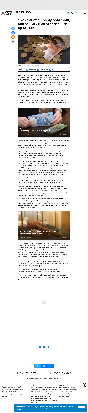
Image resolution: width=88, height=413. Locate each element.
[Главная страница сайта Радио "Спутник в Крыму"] (16, 13)
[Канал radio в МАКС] (50, 366)
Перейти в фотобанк (39, 65)
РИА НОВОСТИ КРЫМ (34, 379)
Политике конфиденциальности (57, 406)
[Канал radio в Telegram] (37, 366)
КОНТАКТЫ (57, 379)
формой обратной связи (66, 396)
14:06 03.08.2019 (22, 32)
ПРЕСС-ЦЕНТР (47, 379)
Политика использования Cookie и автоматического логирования (42, 396)
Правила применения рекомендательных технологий (44, 401)
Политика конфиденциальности (41, 399)
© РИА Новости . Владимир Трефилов (26, 65)
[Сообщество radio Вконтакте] (44, 366)
